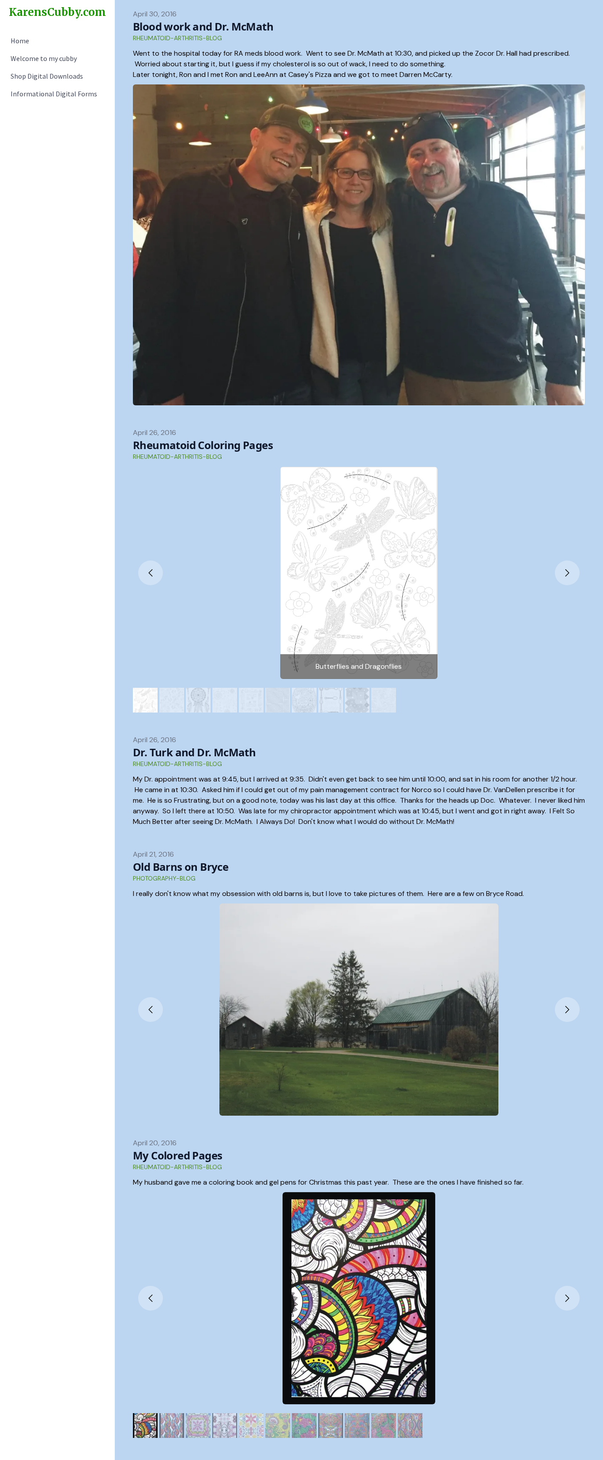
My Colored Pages (177, 1155)
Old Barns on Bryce (180, 866)
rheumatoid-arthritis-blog (177, 38)
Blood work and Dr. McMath (203, 26)
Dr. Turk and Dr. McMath (194, 752)
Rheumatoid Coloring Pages (203, 445)
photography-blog (164, 878)
